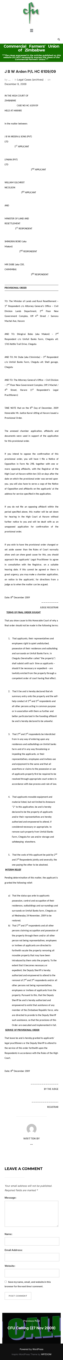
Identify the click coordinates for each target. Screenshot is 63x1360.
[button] (31, 30)
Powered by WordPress (31, 1349)
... (9, 79)
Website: (10, 1265)
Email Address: (14, 1250)
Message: (10, 1197)
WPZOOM (46, 1354)
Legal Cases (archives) (30, 79)
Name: (8, 1234)
